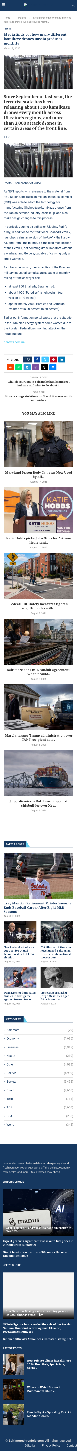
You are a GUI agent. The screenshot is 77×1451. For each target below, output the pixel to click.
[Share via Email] (52, 367)
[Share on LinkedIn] (61, 359)
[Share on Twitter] (45, 359)
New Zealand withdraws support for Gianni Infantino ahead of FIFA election (19, 952)
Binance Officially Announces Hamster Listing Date (38, 1339)
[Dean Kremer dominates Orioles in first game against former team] (20, 977)
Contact (72, 1445)
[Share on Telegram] (27, 367)
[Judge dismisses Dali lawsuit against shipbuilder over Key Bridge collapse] (38, 773)
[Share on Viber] (35, 367)
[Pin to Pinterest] (53, 359)
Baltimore (40, 1030)
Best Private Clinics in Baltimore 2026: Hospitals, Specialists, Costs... (49, 1364)
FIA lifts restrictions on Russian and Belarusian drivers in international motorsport (56, 952)
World (40, 1124)
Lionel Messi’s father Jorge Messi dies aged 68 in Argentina (55, 996)
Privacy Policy (51, 1445)
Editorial (30, 1445)
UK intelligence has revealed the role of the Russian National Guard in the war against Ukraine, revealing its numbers (37, 1328)
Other (40, 1064)
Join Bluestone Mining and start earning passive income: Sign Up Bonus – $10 (37, 1313)
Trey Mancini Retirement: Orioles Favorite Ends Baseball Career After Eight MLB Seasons (37, 907)
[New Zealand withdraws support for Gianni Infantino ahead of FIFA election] (20, 932)
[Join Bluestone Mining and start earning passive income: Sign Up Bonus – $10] (38, 1295)
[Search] (73, 5)
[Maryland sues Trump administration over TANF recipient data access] (38, 707)
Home (7, 17)
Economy (40, 1038)
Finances (40, 1047)
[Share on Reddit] (10, 367)
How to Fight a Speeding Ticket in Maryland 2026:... (50, 1414)
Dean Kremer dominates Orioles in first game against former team (20, 996)
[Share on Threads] (44, 367)
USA (40, 1116)
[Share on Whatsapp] (18, 367)
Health (40, 1056)
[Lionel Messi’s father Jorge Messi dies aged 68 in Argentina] (57, 977)
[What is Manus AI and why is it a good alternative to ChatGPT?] (38, 1212)
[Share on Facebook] (37, 359)
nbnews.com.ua (14, 342)
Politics (22, 17)
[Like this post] (28, 359)
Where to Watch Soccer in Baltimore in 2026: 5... (44, 1389)
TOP (40, 1107)
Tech (40, 1099)
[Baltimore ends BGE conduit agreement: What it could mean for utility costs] (38, 642)
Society (40, 1081)
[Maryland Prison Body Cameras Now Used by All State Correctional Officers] (38, 444)
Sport (40, 1090)
